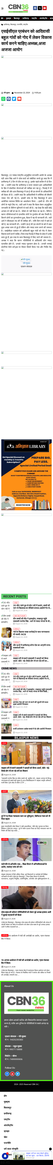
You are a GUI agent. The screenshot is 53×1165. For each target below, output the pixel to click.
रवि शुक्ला (26, 263)
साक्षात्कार (8, 1155)
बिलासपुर (17, 18)
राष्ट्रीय (34, 18)
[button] (3, 99)
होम (2, 18)
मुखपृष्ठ (8, 18)
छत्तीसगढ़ (26, 18)
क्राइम (6, 1131)
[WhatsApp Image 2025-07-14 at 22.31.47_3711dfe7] (26, 353)
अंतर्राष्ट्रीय (43, 18)
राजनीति (19, 24)
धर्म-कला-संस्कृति (11, 1149)
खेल (5, 1137)
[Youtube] (45, 8)
